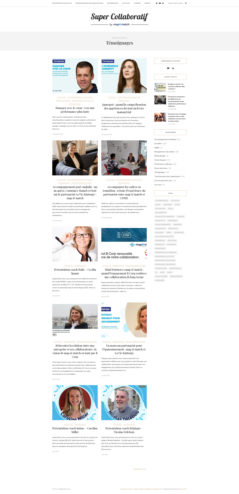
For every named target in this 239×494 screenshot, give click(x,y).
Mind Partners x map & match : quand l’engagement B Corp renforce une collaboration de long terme (124, 273)
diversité (180, 216)
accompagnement (161, 200)
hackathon (159, 232)
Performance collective (62, 3)
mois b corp (172, 240)
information (179, 232)
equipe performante (163, 224)
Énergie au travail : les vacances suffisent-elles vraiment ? (176, 86)
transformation (176, 276)
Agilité (156, 147)
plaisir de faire (161, 268)
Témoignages (75, 104)
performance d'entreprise (165, 260)
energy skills (160, 220)
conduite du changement (164, 216)
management (160, 240)
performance (160, 248)
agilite (157, 204)
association (167, 204)
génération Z (173, 228)
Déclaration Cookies (126, 489)
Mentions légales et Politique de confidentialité (148, 489)
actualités (175, 200)
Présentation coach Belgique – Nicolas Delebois (124, 430)
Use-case (158, 184)
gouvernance (160, 228)
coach (170, 208)
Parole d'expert (63, 100)
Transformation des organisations (89, 3)
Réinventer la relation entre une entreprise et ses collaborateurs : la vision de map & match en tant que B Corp (75, 351)
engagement (172, 220)
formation (177, 224)
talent (169, 272)
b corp (177, 204)
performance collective (164, 256)
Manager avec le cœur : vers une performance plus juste (75, 109)
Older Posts (139, 469)
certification (160, 208)
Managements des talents (164, 152)
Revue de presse (160, 168)
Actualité (126, 3)
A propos (137, 3)
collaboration (160, 212)
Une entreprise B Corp (81, 183)
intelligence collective (164, 236)
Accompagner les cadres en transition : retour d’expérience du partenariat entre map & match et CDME (124, 192)
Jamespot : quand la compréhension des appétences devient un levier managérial (124, 108)
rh (156, 272)
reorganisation (175, 268)
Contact (147, 3)
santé (162, 272)
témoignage (159, 280)
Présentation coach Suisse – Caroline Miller (75, 430)
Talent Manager (161, 276)
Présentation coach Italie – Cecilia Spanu (75, 271)
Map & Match (183, 489)
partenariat (171, 244)
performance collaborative (165, 252)
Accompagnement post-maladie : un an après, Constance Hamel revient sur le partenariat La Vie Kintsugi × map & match (75, 192)
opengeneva (159, 244)
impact (168, 232)
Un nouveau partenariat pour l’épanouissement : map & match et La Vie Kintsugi (124, 349)
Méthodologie (112, 3)
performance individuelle (165, 264)
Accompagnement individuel (80, 97)
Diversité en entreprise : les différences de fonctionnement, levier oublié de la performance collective (177, 101)
